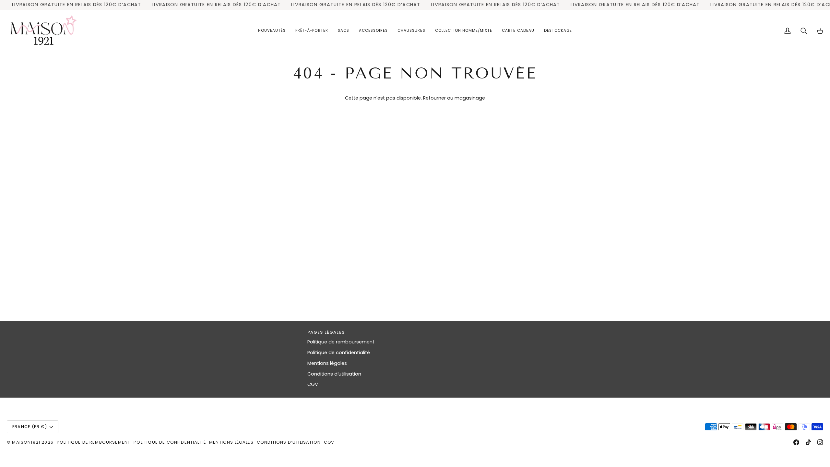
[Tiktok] (808, 442)
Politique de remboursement (340, 342)
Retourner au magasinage (454, 98)
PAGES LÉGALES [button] (326, 332)
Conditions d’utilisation (334, 374)
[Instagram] (820, 442)
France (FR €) (29, 427)
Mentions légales (327, 363)
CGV (312, 384)
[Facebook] (796, 442)
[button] (311, 31)
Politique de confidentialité (338, 352)
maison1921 (26, 442)
